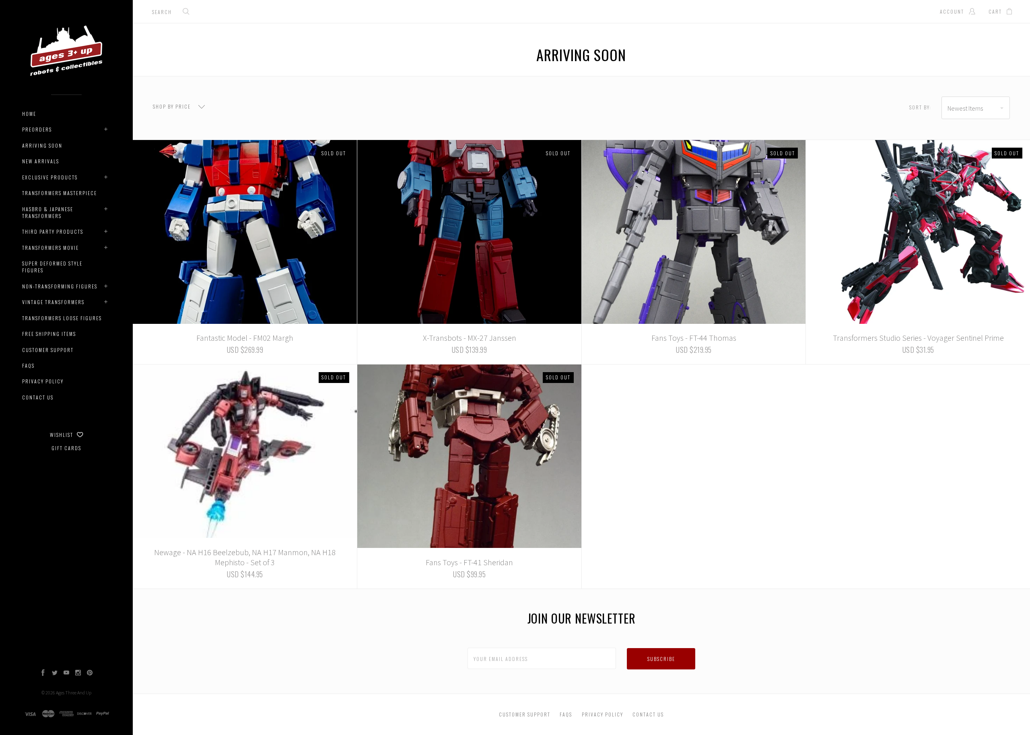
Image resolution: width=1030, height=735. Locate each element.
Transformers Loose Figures (62, 318)
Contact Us (38, 397)
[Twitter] (55, 673)
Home (29, 113)
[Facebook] (43, 673)
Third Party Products (52, 231)
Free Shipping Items (49, 333)
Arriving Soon (42, 145)
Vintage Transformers (53, 302)
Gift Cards (66, 448)
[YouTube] (66, 673)
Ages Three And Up (73, 693)
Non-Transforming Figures (59, 286)
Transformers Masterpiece (59, 192)
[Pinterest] (90, 673)
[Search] (186, 12)
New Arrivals (40, 161)
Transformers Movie (50, 247)
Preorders (37, 129)
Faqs (28, 365)
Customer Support (48, 349)
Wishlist (62, 434)
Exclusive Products (50, 177)
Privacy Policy (43, 381)
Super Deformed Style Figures (52, 267)
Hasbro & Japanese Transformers (47, 212)
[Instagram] (78, 673)
